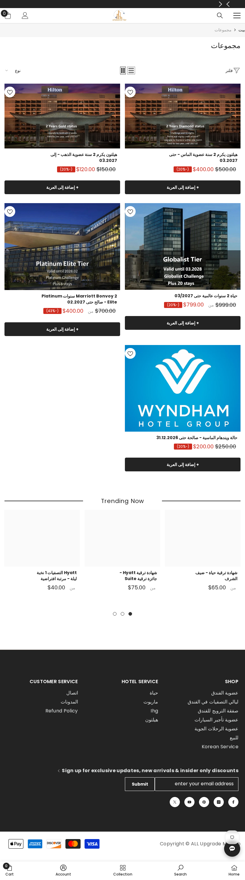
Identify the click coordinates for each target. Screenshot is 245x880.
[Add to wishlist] (130, 92)
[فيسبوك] (233, 802)
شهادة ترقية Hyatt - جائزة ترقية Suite (138, 576)
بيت (241, 30)
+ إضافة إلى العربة (183, 187)
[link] (180, 870)
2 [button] (122, 614)
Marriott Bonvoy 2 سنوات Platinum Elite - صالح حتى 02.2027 (79, 299)
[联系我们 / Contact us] (232, 849)
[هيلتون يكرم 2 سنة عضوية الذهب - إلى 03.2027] (62, 116)
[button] (131, 70)
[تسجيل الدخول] (25, 15)
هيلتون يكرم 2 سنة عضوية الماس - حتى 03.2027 (203, 157)
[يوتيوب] (189, 802)
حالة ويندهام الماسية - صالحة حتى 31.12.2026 (197, 438)
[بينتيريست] (204, 802)
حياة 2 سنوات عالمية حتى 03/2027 (206, 296)
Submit (140, 784)
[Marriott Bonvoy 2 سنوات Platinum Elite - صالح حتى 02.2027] (62, 246)
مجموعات (223, 30)
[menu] (237, 15)
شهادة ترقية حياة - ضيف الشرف (216, 576)
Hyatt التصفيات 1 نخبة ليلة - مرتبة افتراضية (57, 576)
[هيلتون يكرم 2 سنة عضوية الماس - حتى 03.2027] (183, 116)
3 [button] (115, 614)
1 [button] (130, 614)
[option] (203, 554)
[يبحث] (219, 15)
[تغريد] (175, 802)
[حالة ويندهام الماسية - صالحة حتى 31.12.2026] (183, 388)
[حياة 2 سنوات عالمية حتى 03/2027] (183, 246)
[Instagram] (219, 802)
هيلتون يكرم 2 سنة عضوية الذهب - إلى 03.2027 (83, 157)
